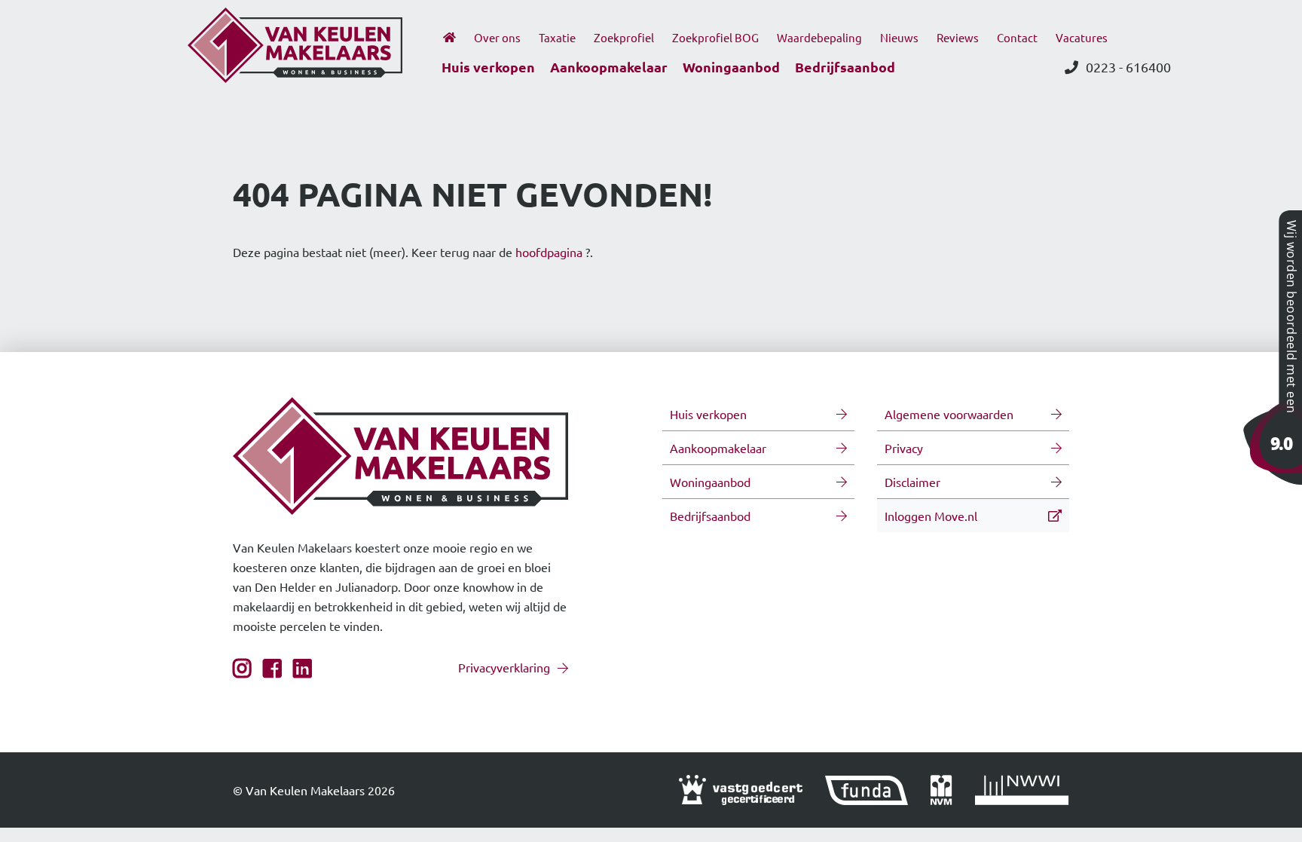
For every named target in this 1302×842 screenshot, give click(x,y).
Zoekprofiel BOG (715, 37)
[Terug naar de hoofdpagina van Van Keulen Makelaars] (295, 43)
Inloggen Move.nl (931, 515)
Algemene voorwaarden (949, 413)
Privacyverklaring (504, 667)
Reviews (958, 37)
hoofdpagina (548, 251)
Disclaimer (912, 481)
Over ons (497, 37)
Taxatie (557, 37)
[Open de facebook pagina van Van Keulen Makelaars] (272, 671)
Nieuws (899, 37)
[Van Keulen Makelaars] (1272, 345)
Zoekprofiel (624, 37)
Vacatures (1082, 37)
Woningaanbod (731, 66)
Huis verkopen (488, 66)
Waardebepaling (819, 37)
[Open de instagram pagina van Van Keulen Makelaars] (242, 671)
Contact (1017, 37)
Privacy (904, 447)
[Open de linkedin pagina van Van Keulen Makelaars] (302, 671)
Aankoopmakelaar (609, 66)
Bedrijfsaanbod (845, 66)
